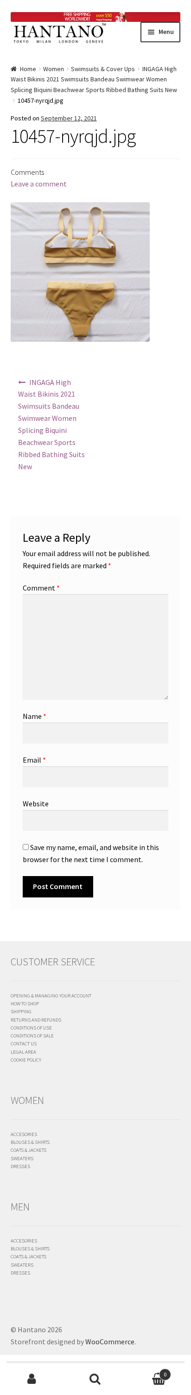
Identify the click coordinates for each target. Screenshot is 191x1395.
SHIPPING (21, 1011)
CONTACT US (24, 1043)
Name (34, 716)
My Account (32, 1379)
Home (28, 69)
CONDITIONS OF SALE (32, 1035)
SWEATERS (22, 1158)
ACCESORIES (24, 1134)
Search (95, 1379)
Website (36, 803)
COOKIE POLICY (26, 1059)
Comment (41, 587)
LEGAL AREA (23, 1052)
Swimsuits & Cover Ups (103, 69)
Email (34, 759)
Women (53, 69)
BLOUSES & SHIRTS (30, 1142)
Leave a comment (39, 183)
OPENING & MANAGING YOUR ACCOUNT (51, 995)
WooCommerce (109, 1341)
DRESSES (20, 1166)
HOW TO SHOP (25, 1003)
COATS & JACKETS (28, 1150)
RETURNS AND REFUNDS (36, 1019)
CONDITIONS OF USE (31, 1027)
